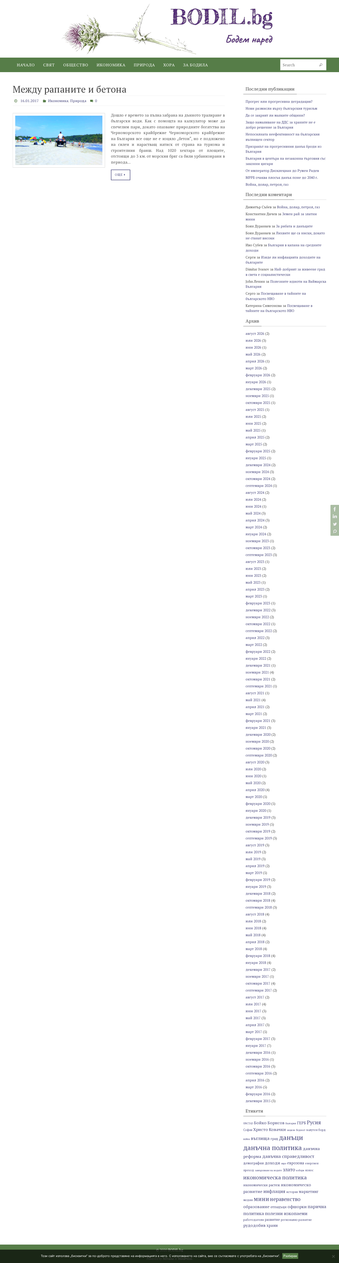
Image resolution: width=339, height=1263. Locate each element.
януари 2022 (256, 658)
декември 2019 (258, 817)
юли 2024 (253, 499)
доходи (272, 1163)
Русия (314, 1122)
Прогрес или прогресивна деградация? (279, 101)
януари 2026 (256, 382)
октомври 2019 (258, 831)
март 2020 (254, 796)
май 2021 (253, 700)
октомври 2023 (258, 547)
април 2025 (255, 437)
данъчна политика (272, 1147)
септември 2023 (259, 554)
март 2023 (254, 596)
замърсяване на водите (268, 1170)
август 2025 (255, 409)
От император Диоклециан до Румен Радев (282, 170)
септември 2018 (259, 907)
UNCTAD (248, 1123)
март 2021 (254, 713)
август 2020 (255, 762)
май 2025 (253, 430)
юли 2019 (253, 852)
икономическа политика (275, 1177)
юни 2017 (253, 1011)
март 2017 (254, 1031)
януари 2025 (256, 458)
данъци (291, 1137)
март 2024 (254, 527)
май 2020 (253, 782)
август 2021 (255, 693)
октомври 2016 (258, 1066)
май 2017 (253, 1018)
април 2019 (255, 865)
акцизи (291, 1130)
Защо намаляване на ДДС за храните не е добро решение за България (280, 125)
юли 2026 (253, 340)
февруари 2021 (258, 720)
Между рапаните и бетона (69, 89)
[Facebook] (334, 509)
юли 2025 (253, 416)
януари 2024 (256, 534)
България (290, 1123)
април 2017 (255, 1024)
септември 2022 (259, 630)
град (274, 1138)
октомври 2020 (258, 748)
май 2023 (253, 582)
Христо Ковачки (269, 1129)
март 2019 (254, 872)
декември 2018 (258, 893)
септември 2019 (259, 838)
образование (256, 1206)
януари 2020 (256, 810)
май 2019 (253, 859)
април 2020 (255, 789)
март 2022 (254, 644)
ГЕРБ (301, 1122)
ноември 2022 (257, 617)
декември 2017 (258, 969)
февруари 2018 (258, 955)
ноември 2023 (257, 541)
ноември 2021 (257, 672)
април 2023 (255, 589)
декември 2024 (258, 464)
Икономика (58, 100)
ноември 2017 (257, 976)
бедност (300, 1130)
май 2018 (253, 935)
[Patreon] (334, 531)
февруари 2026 (258, 375)
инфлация (274, 1191)
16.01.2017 (29, 100)
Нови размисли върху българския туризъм (281, 108)
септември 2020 (259, 755)
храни (272, 1225)
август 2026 (255, 333)
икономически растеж (261, 1185)
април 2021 (255, 706)
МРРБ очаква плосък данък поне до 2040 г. (282, 177)
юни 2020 (253, 776)
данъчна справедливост (288, 1156)
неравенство (285, 1199)
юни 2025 (253, 423)
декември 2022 (258, 610)
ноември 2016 (257, 1059)
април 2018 (255, 941)
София (247, 1130)
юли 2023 (253, 568)
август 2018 (255, 914)
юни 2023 (253, 575)
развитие (272, 1219)
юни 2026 (253, 347)
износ (309, 1170)
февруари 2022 (258, 651)
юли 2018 (253, 921)
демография (253, 1163)
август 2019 (255, 845)
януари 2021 (256, 727)
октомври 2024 (258, 478)
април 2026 (255, 361)
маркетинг (308, 1191)
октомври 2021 (258, 679)
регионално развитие (296, 1220)
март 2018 (254, 948)
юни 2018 (253, 928)
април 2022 (255, 637)
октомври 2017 (258, 983)
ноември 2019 (257, 824)
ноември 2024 (257, 471)
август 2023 (255, 561)
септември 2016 (259, 1073)
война (246, 1139)
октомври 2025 (258, 402)
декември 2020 (258, 734)
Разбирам (290, 1256)
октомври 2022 (258, 623)
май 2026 (253, 354)
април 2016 (255, 1080)
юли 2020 (253, 769)
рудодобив (254, 1225)
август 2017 (255, 997)
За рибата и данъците (294, 226)
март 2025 (254, 444)
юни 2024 (253, 506)
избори (300, 1170)
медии (248, 1200)
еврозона (295, 1163)
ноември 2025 (257, 395)
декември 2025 (258, 388)
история (292, 1192)
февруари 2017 (258, 1038)
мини (261, 1199)
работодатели (253, 1220)
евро (283, 1163)
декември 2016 (258, 1052)
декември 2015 (258, 1100)
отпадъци (279, 1207)
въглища (260, 1138)
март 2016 (254, 1087)
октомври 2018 (258, 900)
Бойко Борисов (269, 1122)
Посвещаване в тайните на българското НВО (279, 308)
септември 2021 (259, 686)
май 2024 (253, 513)
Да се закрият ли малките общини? (275, 115)
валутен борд (316, 1130)
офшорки (297, 1206)
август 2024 (255, 492)
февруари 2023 (258, 603)
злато (289, 1169)
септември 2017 (259, 990)
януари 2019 (256, 886)
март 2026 (254, 368)
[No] (333, 1256)
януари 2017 (256, 1045)
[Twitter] (334, 524)
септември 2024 (259, 485)
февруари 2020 (258, 803)
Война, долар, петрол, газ (267, 184)
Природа (78, 100)
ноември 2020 (257, 741)
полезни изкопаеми (286, 1213)
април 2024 (255, 520)
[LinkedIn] (334, 516)
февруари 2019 (258, 879)
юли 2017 (253, 1004)
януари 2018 (256, 962)
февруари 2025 (258, 451)
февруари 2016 (258, 1094)
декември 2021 (258, 665)
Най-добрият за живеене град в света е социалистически (285, 272)
